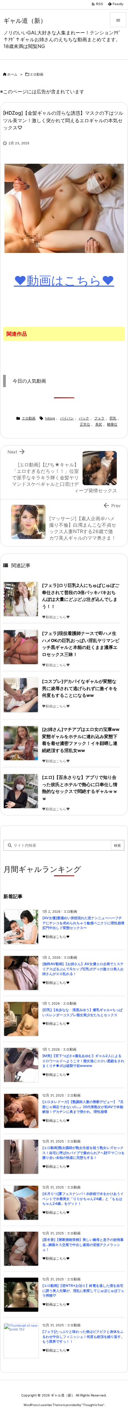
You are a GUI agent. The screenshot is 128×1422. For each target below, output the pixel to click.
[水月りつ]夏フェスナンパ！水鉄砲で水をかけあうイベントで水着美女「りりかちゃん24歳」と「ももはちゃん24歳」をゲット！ (83, 1199)
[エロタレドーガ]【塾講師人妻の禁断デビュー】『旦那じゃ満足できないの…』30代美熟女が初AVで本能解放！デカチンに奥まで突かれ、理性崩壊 (83, 1107)
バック (84, 418)
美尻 (98, 424)
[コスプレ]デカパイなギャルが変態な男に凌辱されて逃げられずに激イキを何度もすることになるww (79, 688)
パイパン (67, 418)
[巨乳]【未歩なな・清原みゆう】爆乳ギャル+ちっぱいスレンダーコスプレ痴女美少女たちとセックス (82, 1012)
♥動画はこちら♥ (64, 280)
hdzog (50, 418)
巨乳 (113, 418)
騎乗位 (112, 424)
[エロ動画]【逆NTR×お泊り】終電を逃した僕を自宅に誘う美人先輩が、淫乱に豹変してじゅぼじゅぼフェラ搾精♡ (83, 1290)
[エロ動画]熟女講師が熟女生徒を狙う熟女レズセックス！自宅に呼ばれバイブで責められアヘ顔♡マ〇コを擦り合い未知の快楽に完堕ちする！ (83, 1153)
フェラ (99, 418)
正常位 (85, 424)
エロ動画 (36, 74)
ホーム (12, 74)
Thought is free (93, 1405)
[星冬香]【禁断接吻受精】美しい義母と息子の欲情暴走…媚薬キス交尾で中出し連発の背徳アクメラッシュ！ (83, 1244)
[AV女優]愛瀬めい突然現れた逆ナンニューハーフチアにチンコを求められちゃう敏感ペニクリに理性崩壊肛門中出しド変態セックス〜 (83, 923)
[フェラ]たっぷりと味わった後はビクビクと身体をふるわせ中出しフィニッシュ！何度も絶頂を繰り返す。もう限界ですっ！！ (83, 1336)
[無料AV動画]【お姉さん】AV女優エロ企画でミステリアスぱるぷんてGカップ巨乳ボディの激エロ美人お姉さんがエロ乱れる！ (83, 969)
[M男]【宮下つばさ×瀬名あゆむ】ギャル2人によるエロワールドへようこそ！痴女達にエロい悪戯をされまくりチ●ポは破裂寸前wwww (83, 1061)
